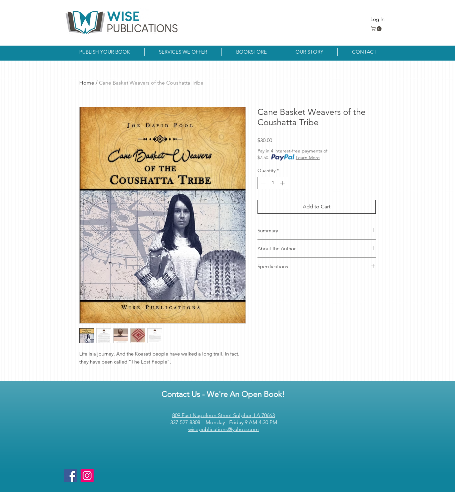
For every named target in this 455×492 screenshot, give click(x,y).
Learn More (308, 157)
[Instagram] (87, 475)
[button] (377, 28)
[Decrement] (262, 183)
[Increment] (283, 183)
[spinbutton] (273, 183)
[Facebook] (70, 475)
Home (86, 83)
